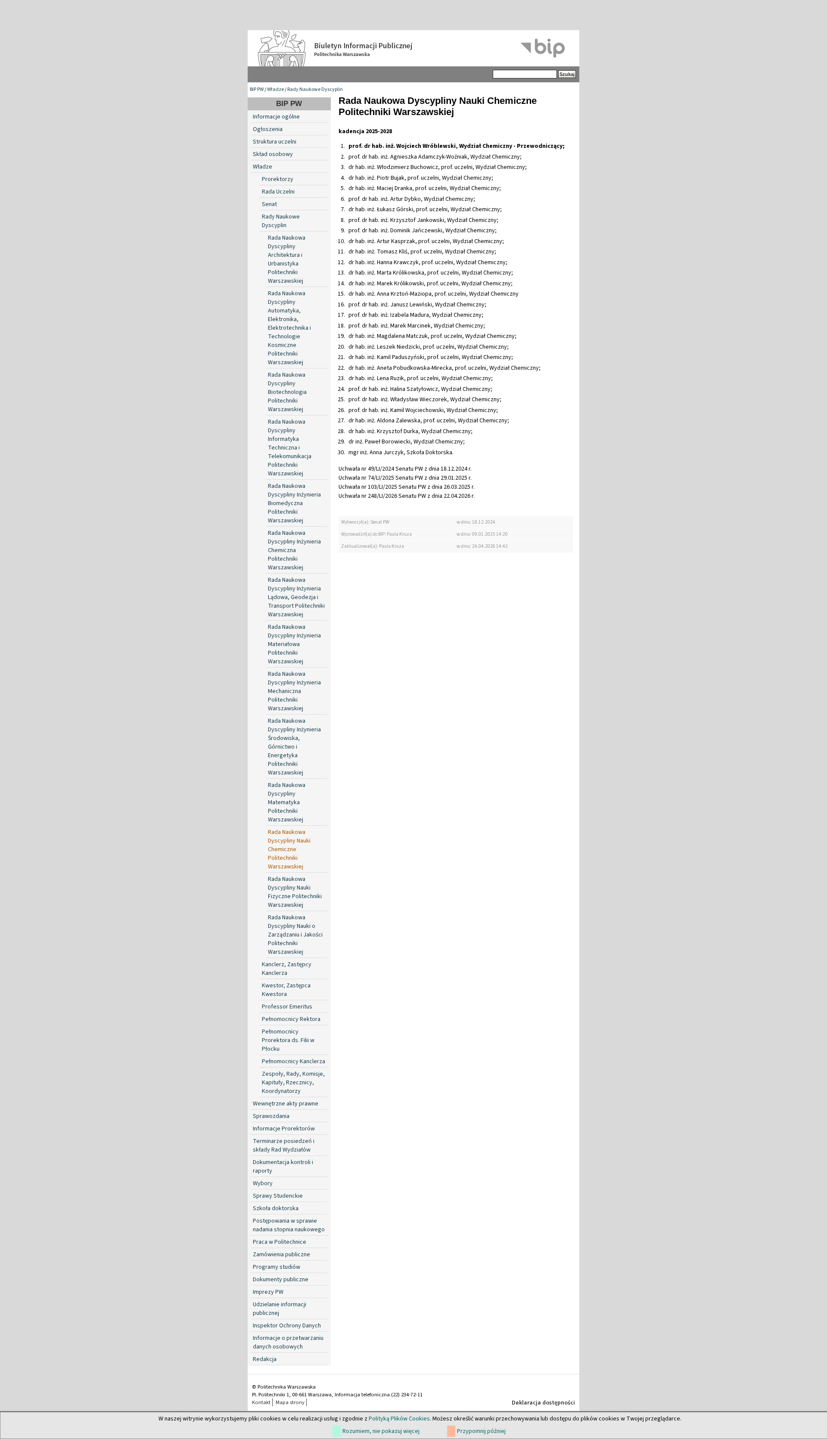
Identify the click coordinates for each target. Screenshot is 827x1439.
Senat (269, 204)
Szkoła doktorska (275, 1208)
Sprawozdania (271, 1116)
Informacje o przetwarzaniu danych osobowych (288, 1342)
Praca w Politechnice (279, 1242)
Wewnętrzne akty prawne (285, 1103)
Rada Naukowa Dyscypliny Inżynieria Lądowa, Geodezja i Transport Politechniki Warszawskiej (296, 597)
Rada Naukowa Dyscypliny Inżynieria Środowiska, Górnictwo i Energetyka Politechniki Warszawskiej (294, 747)
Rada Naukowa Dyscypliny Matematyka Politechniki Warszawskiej (286, 802)
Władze (275, 89)
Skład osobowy (273, 154)
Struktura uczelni (274, 141)
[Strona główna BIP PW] (413, 48)
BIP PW (257, 89)
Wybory (263, 1183)
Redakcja (265, 1359)
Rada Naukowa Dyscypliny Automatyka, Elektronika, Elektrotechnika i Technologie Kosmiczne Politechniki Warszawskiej (289, 328)
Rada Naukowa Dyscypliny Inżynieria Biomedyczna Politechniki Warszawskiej (294, 503)
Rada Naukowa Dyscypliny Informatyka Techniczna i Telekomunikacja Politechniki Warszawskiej (289, 448)
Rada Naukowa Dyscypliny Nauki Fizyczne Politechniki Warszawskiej (295, 892)
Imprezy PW (268, 1292)
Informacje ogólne (276, 116)
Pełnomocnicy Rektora (291, 1019)
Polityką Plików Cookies (399, 1418)
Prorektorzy (277, 179)
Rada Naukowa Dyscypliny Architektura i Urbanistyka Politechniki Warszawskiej (286, 259)
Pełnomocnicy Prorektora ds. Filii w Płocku (288, 1040)
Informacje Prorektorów (284, 1128)
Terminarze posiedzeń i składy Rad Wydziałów (283, 1145)
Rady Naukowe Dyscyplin (315, 89)
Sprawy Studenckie (278, 1196)
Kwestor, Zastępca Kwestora (286, 990)
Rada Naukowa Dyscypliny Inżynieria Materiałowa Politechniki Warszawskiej (294, 644)
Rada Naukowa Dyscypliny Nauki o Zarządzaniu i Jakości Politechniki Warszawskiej (295, 934)
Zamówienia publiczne (281, 1254)
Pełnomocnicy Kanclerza (293, 1061)
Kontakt (261, 1402)
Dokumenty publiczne (280, 1279)
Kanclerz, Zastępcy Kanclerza (286, 968)
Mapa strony (290, 1402)
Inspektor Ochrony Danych (287, 1325)
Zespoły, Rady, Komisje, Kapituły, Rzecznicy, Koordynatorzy (293, 1083)
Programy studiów (276, 1267)
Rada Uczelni (278, 191)
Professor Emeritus (287, 1006)
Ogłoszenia (268, 129)
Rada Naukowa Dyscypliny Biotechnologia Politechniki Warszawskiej (287, 392)
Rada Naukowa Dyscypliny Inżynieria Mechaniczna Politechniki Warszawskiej (294, 691)
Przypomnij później (481, 1431)
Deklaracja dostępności (543, 1402)
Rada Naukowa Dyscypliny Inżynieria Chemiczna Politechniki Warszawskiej (294, 550)
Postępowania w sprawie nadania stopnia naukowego (289, 1225)
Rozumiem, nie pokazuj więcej (381, 1431)
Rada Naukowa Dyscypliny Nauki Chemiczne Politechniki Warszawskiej (289, 849)
